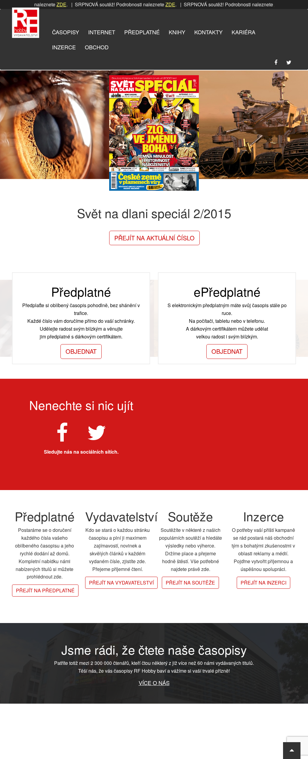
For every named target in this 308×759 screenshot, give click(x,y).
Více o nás (154, 682)
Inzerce (64, 47)
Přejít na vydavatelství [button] (121, 582)
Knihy (177, 32)
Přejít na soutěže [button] (190, 582)
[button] (291, 750)
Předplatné (142, 32)
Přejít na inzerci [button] (263, 582)
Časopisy (65, 32)
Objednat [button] (81, 351)
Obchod (97, 47)
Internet (101, 32)
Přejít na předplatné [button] (45, 590)
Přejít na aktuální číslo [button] (154, 237)
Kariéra (243, 32)
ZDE (47, 4)
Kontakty (208, 32)
